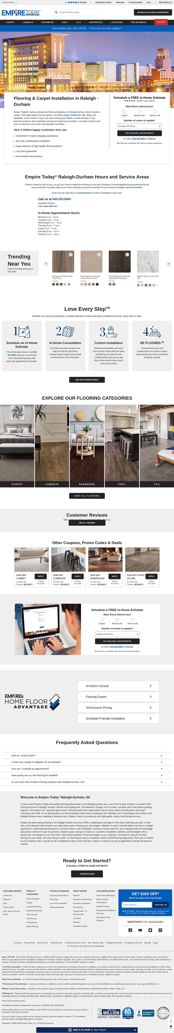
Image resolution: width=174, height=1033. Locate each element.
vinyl (88, 115)
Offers (161, 22)
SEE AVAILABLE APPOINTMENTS (139, 133)
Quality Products (103, 906)
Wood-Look (139, 115)
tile (83, 115)
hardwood (76, 115)
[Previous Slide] (46, 264)
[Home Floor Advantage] (32, 702)
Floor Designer (135, 2)
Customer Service (12, 891)
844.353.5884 (61, 199)
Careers (76, 895)
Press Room (78, 907)
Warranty (6, 899)
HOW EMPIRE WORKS (103, 2)
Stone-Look (155, 115)
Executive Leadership (81, 903)
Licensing (18, 943)
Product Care (8, 907)
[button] (87, 1030)
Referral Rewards (57, 907)
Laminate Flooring (33, 907)
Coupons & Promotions (59, 895)
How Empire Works (105, 891)
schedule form (84, 193)
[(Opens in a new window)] (145, 1013)
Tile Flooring (31, 918)
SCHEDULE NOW (87, 874)
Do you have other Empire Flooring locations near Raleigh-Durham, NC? (48, 782)
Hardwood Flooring (34, 911)
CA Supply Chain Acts (133, 943)
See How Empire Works (87, 380)
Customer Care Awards (82, 899)
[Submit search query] (56, 12)
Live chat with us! (47, 206)
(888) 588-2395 (25, 1019)
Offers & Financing (59, 891)
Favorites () (166, 2)
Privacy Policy (29, 943)
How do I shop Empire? (23, 755)
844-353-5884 (138, 139)
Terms (153, 913)
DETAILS (116, 28)
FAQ (5, 903)
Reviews (76, 2)
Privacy (162, 913)
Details (27, 584)
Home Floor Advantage (105, 895)
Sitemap (147, 943)
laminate (18, 118)
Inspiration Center (80, 926)
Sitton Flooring (32, 926)
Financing (120, 2)
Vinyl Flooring (31, 915)
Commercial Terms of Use (75, 943)
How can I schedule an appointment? (30, 768)
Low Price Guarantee (58, 903)
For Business (31, 922)
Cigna (155, 943)
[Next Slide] (168, 264)
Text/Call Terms (56, 943)
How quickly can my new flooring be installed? (34, 775)
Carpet (124, 115)
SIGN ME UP (161, 905)
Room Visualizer (33, 899)
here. (23, 1001)
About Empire (80, 891)
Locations (77, 918)
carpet (66, 115)
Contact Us (7, 895)
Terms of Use (42, 943)
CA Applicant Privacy (114, 943)
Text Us (151, 139)
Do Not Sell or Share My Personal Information (86, 946)
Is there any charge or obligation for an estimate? (36, 762)
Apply (41, 576)
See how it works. (134, 187)
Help (149, 2)
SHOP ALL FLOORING (87, 496)
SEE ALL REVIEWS (87, 523)
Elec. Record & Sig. (96, 943)
